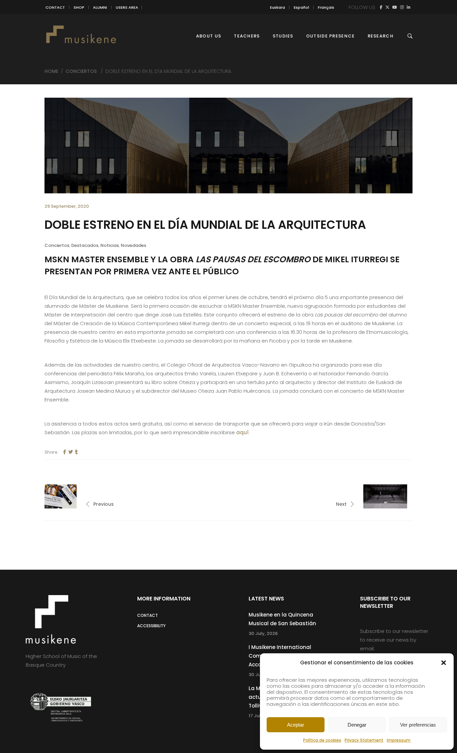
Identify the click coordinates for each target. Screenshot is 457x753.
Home (51, 71)
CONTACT (55, 7)
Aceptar (295, 725)
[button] (443, 662)
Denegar (357, 725)
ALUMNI (100, 7)
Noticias (109, 245)
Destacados (84, 245)
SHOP (79, 7)
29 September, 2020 (66, 206)
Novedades (133, 245)
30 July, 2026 (263, 633)
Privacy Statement (364, 740)
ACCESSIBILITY (151, 626)
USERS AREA (127, 7)
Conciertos (81, 71)
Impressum (398, 740)
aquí (242, 432)
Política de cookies (322, 740)
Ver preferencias (418, 725)
